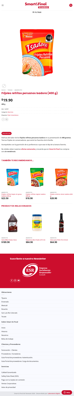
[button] (2, 5)
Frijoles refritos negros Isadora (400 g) (35, 195)
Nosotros (4, 335)
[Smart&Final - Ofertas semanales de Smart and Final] (37, 5)
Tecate (3, 317)
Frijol (8, 115)
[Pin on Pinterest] (6, 119)
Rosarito (4, 309)
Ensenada (5, 302)
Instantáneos (14, 115)
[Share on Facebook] (3, 119)
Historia (4, 331)
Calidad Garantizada (8, 372)
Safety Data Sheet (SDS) (10, 376)
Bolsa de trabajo (7, 339)
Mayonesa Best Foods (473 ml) (35, 240)
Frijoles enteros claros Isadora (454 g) (61, 195)
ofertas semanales (28, 149)
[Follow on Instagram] (15, 280)
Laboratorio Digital (54, 393)
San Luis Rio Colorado (9, 313)
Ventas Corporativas (8, 383)
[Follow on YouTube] (18, 280)
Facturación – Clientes (9, 350)
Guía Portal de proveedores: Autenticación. (17, 357)
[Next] (72, 183)
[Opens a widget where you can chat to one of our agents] (66, 392)
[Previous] (1, 183)
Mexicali (4, 305)
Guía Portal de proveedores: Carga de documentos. (20, 361)
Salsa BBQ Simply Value (9, 240)
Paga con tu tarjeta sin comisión (13, 380)
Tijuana (4, 298)
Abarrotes (18, 90)
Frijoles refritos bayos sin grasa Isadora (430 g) (11, 195)
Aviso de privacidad (8, 387)
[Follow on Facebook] (11, 280)
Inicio (3, 90)
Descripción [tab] (6, 133)
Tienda (10, 90)
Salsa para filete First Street (59, 240)
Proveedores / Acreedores (11, 354)
